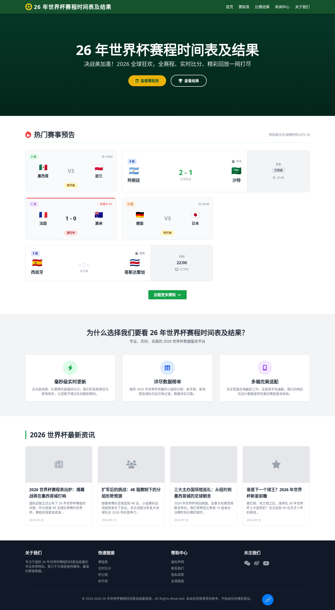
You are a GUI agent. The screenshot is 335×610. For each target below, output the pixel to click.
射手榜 (103, 581)
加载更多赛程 (165, 294)
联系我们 (177, 568)
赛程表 (244, 6)
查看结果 (191, 80)
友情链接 (177, 581)
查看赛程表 (150, 80)
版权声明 (177, 562)
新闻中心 (282, 6)
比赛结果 (262, 6)
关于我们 (302, 6)
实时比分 (104, 568)
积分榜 (103, 574)
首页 (229, 6)
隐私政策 (177, 574)
